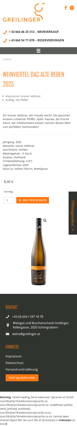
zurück (7, 59)
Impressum (14, 356)
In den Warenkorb (33, 200)
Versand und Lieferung (22, 369)
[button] (45, 220)
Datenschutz (15, 363)
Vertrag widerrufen (22, 378)
